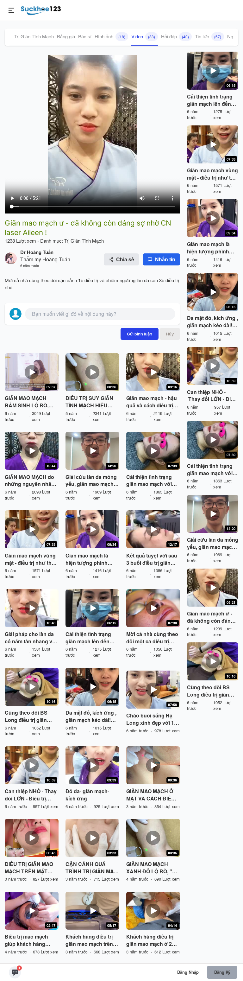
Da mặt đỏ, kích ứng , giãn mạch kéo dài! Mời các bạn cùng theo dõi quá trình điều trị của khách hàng (90, 716)
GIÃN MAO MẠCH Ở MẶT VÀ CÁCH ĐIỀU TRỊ (150, 795)
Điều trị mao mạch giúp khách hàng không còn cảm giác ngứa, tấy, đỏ (29, 940)
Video (143, 36)
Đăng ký (222, 972)
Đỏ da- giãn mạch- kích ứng (87, 795)
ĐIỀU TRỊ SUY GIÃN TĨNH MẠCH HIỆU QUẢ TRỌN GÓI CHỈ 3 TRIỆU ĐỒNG (91, 402)
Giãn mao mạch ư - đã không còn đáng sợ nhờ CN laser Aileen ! (210, 617)
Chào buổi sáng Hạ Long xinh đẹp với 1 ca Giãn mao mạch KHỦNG (150, 719)
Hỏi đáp (175, 36)
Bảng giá (66, 36)
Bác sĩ (84, 36)
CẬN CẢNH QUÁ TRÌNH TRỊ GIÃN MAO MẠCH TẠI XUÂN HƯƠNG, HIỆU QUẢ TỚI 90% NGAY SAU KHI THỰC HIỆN (91, 868)
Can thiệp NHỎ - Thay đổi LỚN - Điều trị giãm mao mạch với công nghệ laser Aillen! (31, 795)
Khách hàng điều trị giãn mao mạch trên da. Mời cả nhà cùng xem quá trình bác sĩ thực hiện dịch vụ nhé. (89, 940)
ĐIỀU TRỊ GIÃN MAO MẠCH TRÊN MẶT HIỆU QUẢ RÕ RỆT (29, 868)
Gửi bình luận (139, 333)
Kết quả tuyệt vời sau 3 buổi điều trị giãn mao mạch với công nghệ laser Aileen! (151, 559)
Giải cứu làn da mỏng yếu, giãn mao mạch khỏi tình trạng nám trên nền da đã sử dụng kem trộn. (91, 481)
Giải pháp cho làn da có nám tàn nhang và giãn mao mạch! (30, 638)
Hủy (170, 333)
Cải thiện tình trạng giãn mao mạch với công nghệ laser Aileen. (149, 481)
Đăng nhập (188, 972)
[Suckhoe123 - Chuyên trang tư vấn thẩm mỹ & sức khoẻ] (41, 9)
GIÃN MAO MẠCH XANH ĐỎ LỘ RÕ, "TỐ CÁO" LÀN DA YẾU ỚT (152, 868)
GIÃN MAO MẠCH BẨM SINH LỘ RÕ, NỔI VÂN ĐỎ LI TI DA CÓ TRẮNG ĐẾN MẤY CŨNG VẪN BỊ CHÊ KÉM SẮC (31, 402)
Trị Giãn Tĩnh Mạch (34, 36)
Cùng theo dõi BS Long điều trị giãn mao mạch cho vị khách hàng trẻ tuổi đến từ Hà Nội (28, 716)
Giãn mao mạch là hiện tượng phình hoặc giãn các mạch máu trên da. (89, 559)
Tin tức (208, 36)
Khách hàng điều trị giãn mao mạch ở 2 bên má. (149, 940)
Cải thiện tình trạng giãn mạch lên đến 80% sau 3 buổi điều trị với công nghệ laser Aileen (89, 638)
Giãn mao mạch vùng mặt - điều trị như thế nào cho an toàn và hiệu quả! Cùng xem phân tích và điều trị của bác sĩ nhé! (30, 559)
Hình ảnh (110, 36)
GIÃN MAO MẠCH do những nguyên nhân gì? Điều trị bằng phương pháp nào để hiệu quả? (30, 481)
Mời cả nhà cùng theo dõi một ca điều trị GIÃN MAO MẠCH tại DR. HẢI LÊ (152, 638)
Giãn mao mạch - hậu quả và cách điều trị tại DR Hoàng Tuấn (151, 402)
